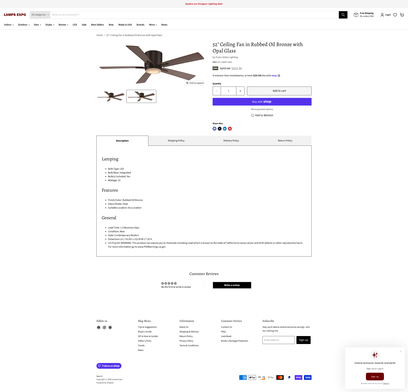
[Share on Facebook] (214, 129)
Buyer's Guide (145, 331)
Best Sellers (97, 24)
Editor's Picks (144, 341)
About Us (183, 327)
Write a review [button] (232, 285)
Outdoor (23, 24)
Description (122, 141)
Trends (141, 345)
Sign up (303, 340)
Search (99, 376)
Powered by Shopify (104, 382)
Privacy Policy (186, 341)
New (111, 24)
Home (99, 35)
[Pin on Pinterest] (230, 129)
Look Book (226, 336)
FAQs (223, 331)
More (152, 24)
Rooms (63, 24)
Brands (140, 24)
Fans (36, 24)
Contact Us (226, 327)
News (164, 24)
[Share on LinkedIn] (225, 129)
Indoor (8, 24)
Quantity (217, 83)
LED (75, 24)
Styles (49, 24)
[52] (111, 96)
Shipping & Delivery (189, 331)
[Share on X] (220, 129)
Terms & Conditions (189, 345)
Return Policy (285, 140)
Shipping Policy (176, 140)
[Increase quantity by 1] (240, 91)
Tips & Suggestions (147, 327)
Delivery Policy (231, 140)
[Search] (343, 14)
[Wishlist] (395, 15)
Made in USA (125, 24)
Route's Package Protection (234, 341)
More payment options (262, 109)
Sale (84, 24)
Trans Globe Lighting (227, 57)
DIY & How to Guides (148, 336)
